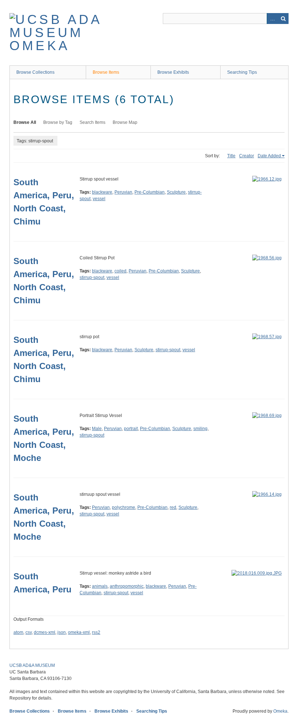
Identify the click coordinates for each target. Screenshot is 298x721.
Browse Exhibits (173, 72)
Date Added (269, 155)
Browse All (24, 122)
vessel (99, 198)
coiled (120, 271)
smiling (200, 428)
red (173, 507)
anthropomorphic (127, 586)
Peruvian (123, 192)
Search (283, 18)
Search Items (92, 122)
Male (97, 428)
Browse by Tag (57, 122)
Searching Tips (242, 72)
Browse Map (125, 122)
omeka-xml (79, 632)
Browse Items (106, 72)
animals (100, 586)
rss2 (96, 632)
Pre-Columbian (149, 192)
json (61, 632)
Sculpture (176, 192)
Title (231, 155)
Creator (246, 155)
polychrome (123, 507)
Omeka (280, 711)
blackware (102, 192)
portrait (131, 428)
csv (28, 632)
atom (18, 632)
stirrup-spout (92, 277)
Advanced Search (272, 18)
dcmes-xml (44, 632)
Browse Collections (35, 72)
